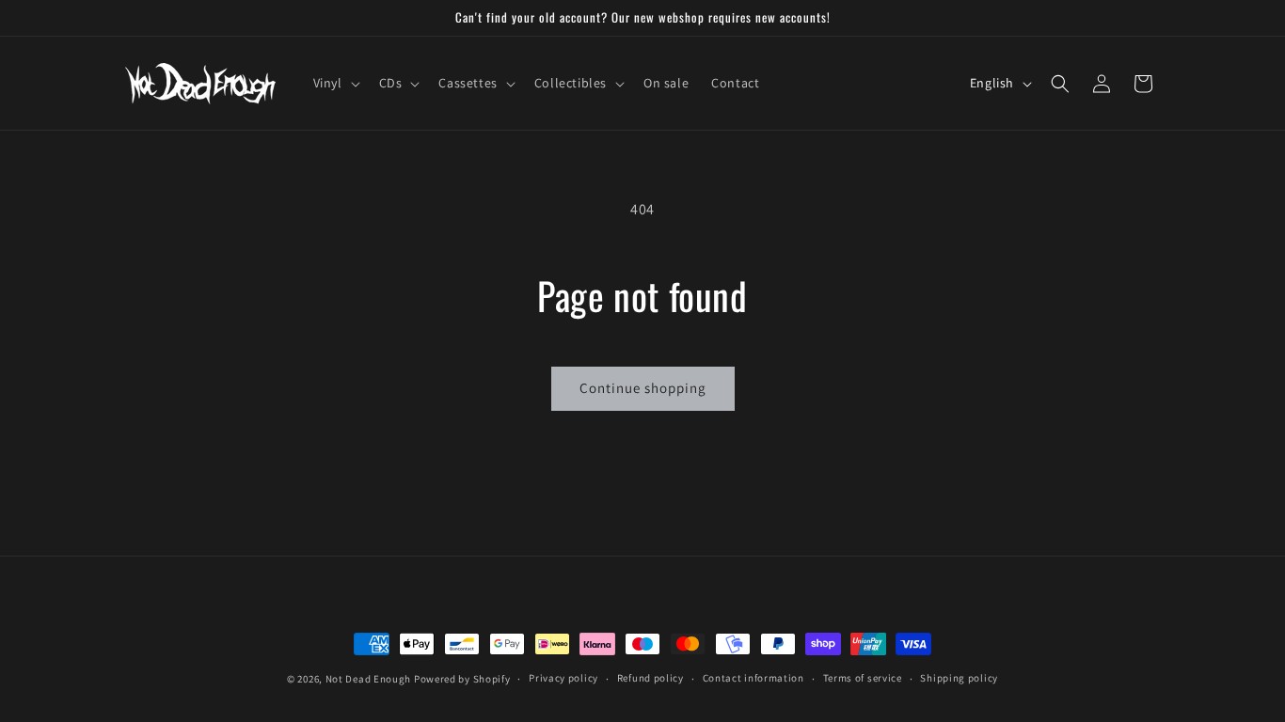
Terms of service (862, 677)
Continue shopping (642, 388)
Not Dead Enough (368, 678)
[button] (335, 82)
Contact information (753, 677)
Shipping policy (959, 677)
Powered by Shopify (462, 678)
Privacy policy (563, 677)
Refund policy (650, 677)
